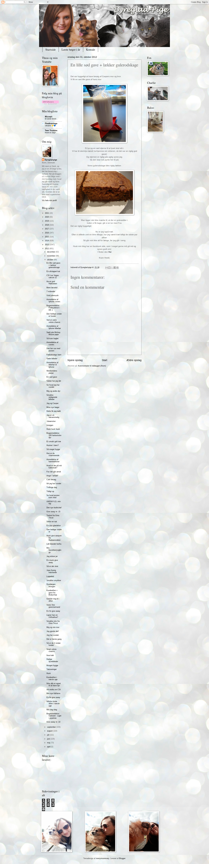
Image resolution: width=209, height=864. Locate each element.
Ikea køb (50, 655)
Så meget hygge (53, 449)
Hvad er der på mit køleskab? (54, 466)
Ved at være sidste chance (53, 321)
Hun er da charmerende (52, 454)
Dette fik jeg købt (53, 411)
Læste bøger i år (71, 49)
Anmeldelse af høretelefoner (52, 460)
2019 (47, 221)
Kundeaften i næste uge (51, 678)
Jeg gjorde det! (52, 631)
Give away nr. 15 (53, 512)
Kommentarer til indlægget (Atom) (92, 366)
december (51, 252)
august (50, 731)
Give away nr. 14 (53, 722)
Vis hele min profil (49, 200)
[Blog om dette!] (109, 267)
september (51, 727)
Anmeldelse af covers (52, 343)
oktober (50, 260)
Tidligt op (50, 491)
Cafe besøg (51, 479)
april (49, 747)
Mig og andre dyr (53, 391)
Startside (50, 49)
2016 (47, 233)
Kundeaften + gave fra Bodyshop (52, 592)
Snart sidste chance (51, 650)
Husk (48, 673)
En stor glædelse (53, 525)
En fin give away (53, 611)
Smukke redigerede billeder (51, 397)
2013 (47, 244)
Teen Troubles (51, 130)
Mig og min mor (52, 627)
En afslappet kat (53, 271)
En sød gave (51, 377)
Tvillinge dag (51, 487)
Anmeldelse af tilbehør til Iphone (52, 364)
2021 (47, 213)
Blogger (122, 858)
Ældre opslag (133, 360)
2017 (47, 229)
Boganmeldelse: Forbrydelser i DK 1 (53, 307)
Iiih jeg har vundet (53, 483)
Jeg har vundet (52, 635)
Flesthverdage (51, 123)
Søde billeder (51, 358)
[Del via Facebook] (114, 267)
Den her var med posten (53, 349)
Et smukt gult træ (53, 441)
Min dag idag (51, 710)
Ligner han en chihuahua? (52, 616)
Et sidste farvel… (51, 119)
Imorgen (49, 425)
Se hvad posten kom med (52, 496)
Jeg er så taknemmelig (52, 416)
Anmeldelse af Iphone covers (53, 300)
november (51, 256)
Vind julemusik (52, 295)
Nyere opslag (75, 360)
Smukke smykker (53, 580)
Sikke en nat (51, 521)
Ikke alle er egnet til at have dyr (53, 684)
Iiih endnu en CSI (53, 689)
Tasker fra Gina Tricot (52, 516)
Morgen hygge (52, 665)
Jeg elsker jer (52, 556)
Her (110, 252)
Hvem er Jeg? (50, 133)
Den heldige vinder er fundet (54, 315)
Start (104, 360)
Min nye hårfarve (53, 693)
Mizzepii (48, 117)
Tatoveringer (51, 669)
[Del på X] (112, 267)
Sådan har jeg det (53, 381)
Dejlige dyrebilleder (52, 660)
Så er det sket (52, 566)
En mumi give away (52, 561)
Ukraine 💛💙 (50, 126)
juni (48, 739)
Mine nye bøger (52, 407)
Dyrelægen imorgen (50, 585)
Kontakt (90, 49)
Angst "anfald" (52, 476)
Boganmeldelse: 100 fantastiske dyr (53, 435)
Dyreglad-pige (86, 267)
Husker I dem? (52, 445)
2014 (47, 241)
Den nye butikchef (53, 508)
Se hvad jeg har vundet (52, 386)
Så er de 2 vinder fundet (53, 644)
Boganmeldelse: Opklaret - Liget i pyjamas (53, 716)
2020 (47, 217)
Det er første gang (53, 639)
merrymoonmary (102, 858)
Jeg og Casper (52, 403)
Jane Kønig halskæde (51, 571)
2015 (47, 237)
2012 (47, 248)
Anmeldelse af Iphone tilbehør (53, 327)
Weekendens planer (51, 372)
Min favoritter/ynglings (53, 550)
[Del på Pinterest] (117, 267)
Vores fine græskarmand (53, 606)
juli (48, 735)
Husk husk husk (53, 429)
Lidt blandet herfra (53, 544)
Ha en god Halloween (51, 282)
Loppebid (50, 576)
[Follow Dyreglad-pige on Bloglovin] (50, 104)
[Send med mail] (106, 267)
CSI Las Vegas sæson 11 (52, 276)
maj (49, 743)
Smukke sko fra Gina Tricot (53, 622)
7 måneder (50, 291)
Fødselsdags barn (53, 355)
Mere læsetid (51, 288)
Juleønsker (51, 421)
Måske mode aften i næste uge (53, 703)
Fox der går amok (53, 472)
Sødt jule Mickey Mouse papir (53, 333)
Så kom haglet (52, 338)
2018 (47, 225)
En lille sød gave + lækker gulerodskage (53, 265)
